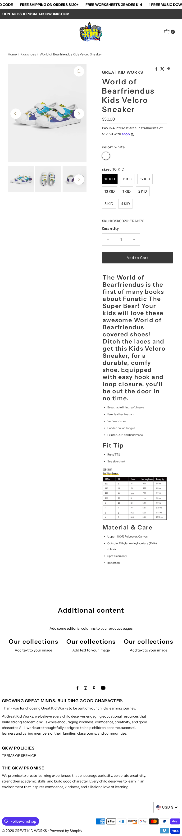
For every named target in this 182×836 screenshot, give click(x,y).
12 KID (145, 179)
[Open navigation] (8, 31)
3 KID (109, 203)
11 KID (127, 179)
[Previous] (15, 113)
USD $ (167, 807)
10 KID (110, 179)
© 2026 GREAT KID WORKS (25, 830)
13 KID (110, 191)
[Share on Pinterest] (168, 69)
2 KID (142, 191)
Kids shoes (28, 54)
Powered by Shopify (66, 830)
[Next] (79, 113)
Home (12, 54)
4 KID (125, 203)
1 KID (127, 191)
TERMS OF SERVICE (19, 755)
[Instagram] (85, 688)
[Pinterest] (94, 688)
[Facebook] (77, 688)
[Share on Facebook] (156, 69)
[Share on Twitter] (162, 69)
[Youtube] (103, 688)
